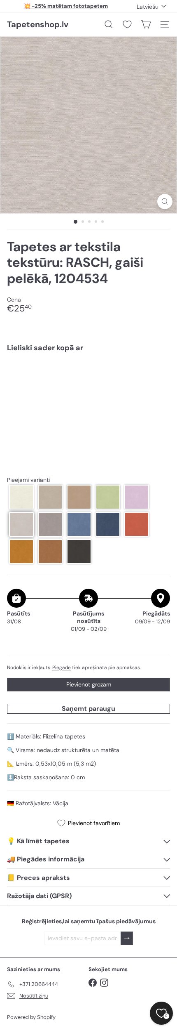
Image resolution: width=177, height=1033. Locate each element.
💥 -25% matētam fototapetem (66, 5)
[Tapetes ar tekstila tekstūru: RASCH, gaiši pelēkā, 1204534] (88, 383)
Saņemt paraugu (88, 708)
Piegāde (61, 667)
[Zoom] (164, 201)
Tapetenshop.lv (37, 24)
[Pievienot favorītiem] (159, 376)
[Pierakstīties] (127, 938)
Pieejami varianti (28, 479)
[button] (21, 497)
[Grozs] (145, 24)
